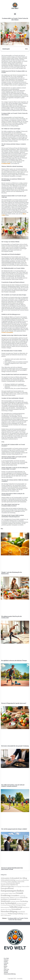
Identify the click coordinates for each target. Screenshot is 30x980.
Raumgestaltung (21, 905)
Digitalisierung (14, 884)
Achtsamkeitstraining (8, 880)
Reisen (5, 966)
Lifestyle (6, 963)
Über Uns (6, 969)
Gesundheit (15, 895)
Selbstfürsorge (15, 907)
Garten (6, 961)
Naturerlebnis (19, 903)
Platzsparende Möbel (11, 905)
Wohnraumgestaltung (15, 914)
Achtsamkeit (5, 878)
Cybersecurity (20, 881)
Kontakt (6, 970)
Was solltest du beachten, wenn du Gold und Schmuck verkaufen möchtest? (12, 785)
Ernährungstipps (4, 893)
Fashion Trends (12, 893)
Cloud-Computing (12, 881)
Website (6, 972)
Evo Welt (6, 958)
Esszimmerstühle (6, 163)
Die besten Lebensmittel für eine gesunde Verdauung (15, 746)
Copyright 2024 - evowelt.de (15, 978)
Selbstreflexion (26, 907)
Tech (5, 967)
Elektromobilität (25, 886)
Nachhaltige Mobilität (15, 901)
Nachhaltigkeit (10, 903)
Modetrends (5, 901)
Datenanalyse (3, 883)
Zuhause (4, 918)
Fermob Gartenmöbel (7, 332)
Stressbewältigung (9, 911)
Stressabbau (16, 909)
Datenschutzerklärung (10, 974)
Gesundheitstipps (22, 895)
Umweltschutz (21, 911)
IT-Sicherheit (17, 897)
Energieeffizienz (7, 888)
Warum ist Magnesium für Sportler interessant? (13, 703)
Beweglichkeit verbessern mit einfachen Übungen (14, 660)
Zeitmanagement (7, 915)
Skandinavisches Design (6, 909)
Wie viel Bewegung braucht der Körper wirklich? (14, 829)
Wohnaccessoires (4, 913)
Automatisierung (19, 880)
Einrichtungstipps (18, 886)
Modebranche (19, 899)
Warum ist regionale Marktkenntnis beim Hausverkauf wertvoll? (12, 868)
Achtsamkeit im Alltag (18, 878)
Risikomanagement (5, 907)
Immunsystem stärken (7, 897)
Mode (5, 964)
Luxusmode (12, 899)
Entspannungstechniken (12, 890)
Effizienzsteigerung (7, 886)
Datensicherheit (10, 883)
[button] (15, 14)
